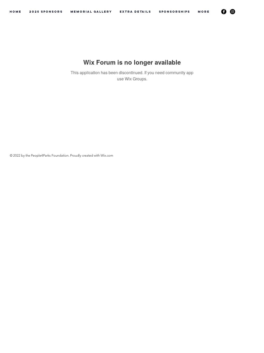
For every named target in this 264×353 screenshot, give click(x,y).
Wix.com (107, 155)
